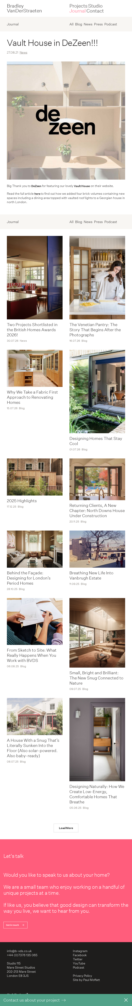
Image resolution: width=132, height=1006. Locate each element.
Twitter (77, 959)
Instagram (80, 951)
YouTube (79, 963)
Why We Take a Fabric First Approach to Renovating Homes (32, 397)
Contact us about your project (32, 1000)
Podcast (110, 24)
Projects (78, 6)
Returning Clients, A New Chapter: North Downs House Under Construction (97, 510)
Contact (95, 11)
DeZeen (36, 186)
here (37, 193)
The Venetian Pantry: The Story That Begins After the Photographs (95, 329)
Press (98, 24)
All (71, 24)
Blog (78, 24)
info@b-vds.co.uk (19, 951)
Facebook (80, 955)
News (88, 24)
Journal (77, 11)
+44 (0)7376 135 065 (22, 955)
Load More (66, 828)
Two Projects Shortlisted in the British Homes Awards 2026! (32, 329)
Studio (95, 6)
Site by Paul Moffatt (86, 980)
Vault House (82, 186)
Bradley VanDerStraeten (24, 8)
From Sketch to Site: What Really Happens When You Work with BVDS (32, 655)
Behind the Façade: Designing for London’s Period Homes (29, 578)
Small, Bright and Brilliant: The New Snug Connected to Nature (96, 677)
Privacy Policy (82, 975)
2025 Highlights (22, 500)
